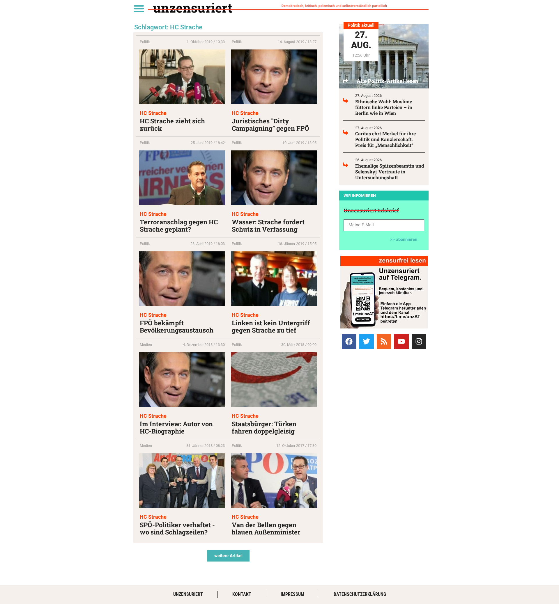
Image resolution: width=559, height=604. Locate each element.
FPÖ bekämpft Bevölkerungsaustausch (176, 326)
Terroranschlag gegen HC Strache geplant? (179, 225)
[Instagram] (419, 341)
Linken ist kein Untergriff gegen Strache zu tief (271, 326)
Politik (145, 42)
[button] (138, 8)
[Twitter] (366, 341)
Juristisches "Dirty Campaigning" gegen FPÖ (270, 124)
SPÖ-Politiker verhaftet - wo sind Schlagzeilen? (177, 528)
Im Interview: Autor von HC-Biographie (176, 427)
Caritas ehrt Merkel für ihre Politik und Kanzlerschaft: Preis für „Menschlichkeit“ (385, 139)
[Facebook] (349, 341)
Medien (146, 344)
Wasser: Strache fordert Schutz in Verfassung (268, 225)
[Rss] (384, 341)
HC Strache (153, 113)
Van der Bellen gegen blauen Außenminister (266, 528)
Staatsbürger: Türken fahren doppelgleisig (264, 427)
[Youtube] (401, 341)
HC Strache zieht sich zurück (172, 124)
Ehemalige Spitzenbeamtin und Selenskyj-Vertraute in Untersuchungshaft (389, 171)
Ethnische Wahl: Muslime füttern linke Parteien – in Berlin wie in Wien (383, 107)
